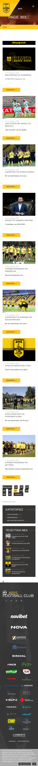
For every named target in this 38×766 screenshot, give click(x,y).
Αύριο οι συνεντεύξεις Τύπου (18, 366)
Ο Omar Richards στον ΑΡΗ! (21, 543)
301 (4, 490)
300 (27, 487)
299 (21, 487)
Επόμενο (18, 494)
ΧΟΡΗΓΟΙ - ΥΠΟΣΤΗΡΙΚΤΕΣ (19, 741)
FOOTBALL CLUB (18, 594)
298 (16, 487)
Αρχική (5, 27)
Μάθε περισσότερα (25, 764)
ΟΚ (34, 764)
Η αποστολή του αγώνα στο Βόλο (19, 172)
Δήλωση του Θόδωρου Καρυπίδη (19, 220)
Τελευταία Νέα (14, 514)
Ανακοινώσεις (14, 517)
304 (21, 490)
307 (10, 494)
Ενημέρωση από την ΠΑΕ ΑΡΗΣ (20, 537)
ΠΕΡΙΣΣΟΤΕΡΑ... (11, 90)
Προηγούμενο (7, 487)
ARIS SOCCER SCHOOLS (17, 520)
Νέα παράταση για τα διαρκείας (18, 75)
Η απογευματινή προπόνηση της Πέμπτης (21, 558)
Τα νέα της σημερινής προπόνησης (18, 572)
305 (26, 490)
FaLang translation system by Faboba (9, 501)
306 (4, 494)
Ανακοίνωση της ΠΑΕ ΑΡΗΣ (20, 550)
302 (10, 490)
